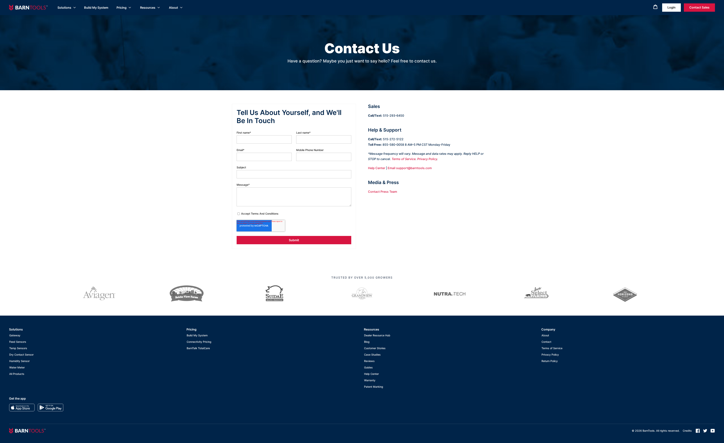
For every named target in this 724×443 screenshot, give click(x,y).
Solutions (64, 7)
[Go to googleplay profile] (50, 407)
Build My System (96, 7)
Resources (147, 7)
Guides (368, 367)
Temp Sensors (18, 348)
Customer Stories (375, 348)
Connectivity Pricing (199, 341)
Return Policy (549, 361)
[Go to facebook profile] (698, 430)
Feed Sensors (17, 341)
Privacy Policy (427, 159)
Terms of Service (404, 159)
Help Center (376, 168)
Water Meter (17, 367)
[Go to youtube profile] (712, 430)
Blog (367, 341)
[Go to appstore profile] (22, 407)
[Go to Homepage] (28, 8)
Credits (687, 430)
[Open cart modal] (655, 7)
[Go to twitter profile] (705, 430)
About (173, 7)
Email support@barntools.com (410, 168)
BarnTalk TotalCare (198, 348)
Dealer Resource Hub (377, 335)
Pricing (122, 7)
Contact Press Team (382, 191)
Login (671, 7)
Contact (546, 341)
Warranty (369, 380)
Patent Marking (373, 386)
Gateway (14, 335)
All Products (16, 373)
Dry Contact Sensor (21, 354)
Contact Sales (699, 7)
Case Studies (372, 354)
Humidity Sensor (19, 361)
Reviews (369, 361)
